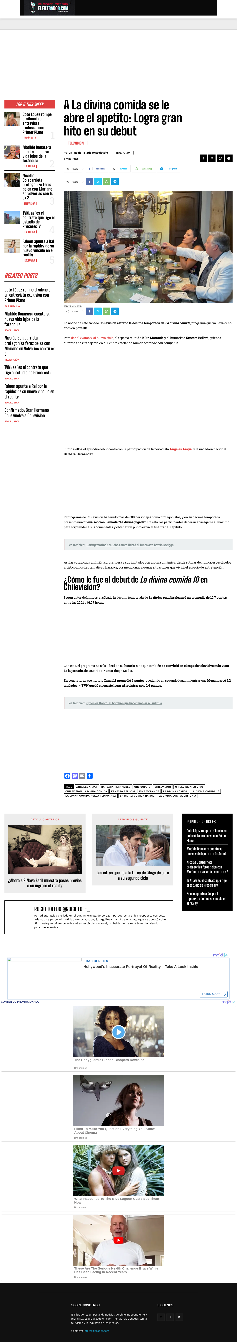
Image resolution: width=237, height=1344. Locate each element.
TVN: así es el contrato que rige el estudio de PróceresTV (39, 220)
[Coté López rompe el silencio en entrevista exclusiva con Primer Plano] (12, 119)
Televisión (30, 203)
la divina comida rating (137, 795)
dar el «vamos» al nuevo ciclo (92, 338)
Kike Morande (149, 791)
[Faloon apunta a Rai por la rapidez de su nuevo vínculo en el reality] (12, 246)
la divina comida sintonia (177, 795)
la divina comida (175, 791)
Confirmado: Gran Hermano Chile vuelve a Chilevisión (26, 412)
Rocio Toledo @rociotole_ (91, 152)
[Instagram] (170, 1317)
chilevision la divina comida (86, 791)
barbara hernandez (115, 786)
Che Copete (142, 786)
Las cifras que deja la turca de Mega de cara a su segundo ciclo (133, 875)
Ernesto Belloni (123, 791)
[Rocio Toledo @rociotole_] (21, 917)
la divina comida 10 (205, 791)
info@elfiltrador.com (96, 1331)
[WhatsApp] (220, 158)
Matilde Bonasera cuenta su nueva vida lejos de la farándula (37, 154)
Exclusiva (29, 166)
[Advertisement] (118, 57)
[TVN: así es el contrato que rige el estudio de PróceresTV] (12, 217)
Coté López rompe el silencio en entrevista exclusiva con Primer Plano (37, 123)
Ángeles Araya (181, 449)
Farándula (30, 137)
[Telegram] (229, 158)
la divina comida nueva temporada (90, 795)
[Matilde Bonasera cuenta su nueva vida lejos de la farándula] (12, 152)
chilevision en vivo (189, 786)
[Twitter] (212, 158)
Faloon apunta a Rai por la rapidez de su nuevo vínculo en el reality (38, 248)
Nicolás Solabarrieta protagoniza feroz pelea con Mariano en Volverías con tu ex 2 (38, 186)
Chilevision (162, 786)
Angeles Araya (86, 786)
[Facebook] (203, 158)
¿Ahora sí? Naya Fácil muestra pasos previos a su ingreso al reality (45, 883)
